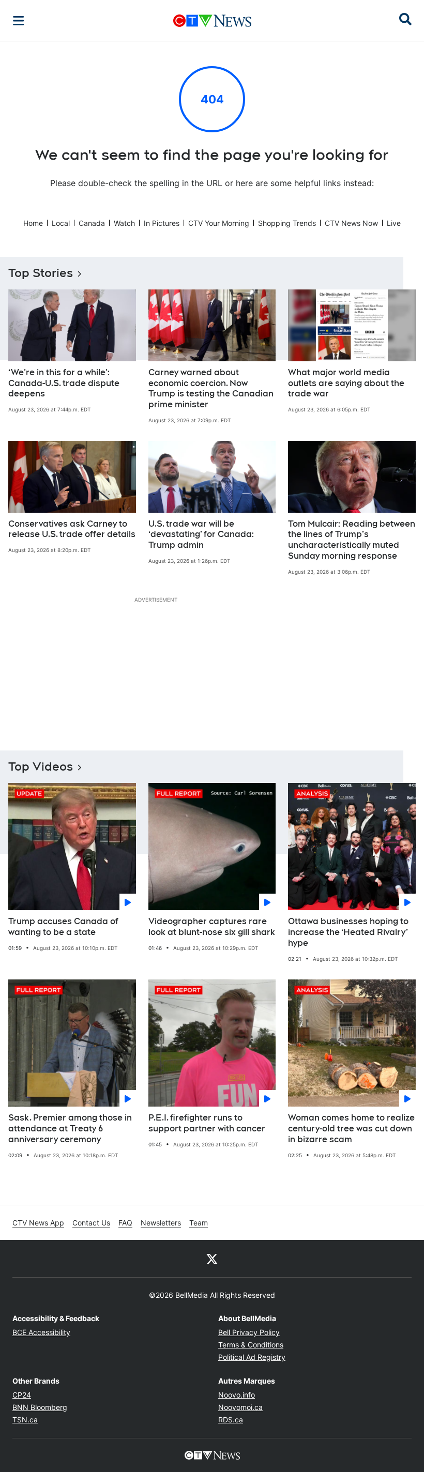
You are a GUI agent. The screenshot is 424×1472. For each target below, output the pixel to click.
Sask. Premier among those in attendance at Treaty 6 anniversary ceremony (70, 1128)
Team (198, 1222)
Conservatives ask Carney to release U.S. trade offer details (71, 529)
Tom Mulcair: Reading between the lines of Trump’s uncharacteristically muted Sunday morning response (351, 540)
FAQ (125, 1222)
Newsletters (161, 1222)
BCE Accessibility (41, 1332)
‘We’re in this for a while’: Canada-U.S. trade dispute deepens (63, 383)
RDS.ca (230, 1419)
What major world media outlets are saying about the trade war (346, 383)
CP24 (21, 1394)
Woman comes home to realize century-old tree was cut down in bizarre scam (351, 1128)
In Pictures (161, 223)
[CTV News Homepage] (212, 20)
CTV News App (38, 1222)
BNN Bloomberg (39, 1407)
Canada (92, 223)
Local (61, 223)
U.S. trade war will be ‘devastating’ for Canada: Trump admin (201, 534)
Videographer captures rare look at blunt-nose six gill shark (211, 926)
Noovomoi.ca (240, 1407)
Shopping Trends (287, 223)
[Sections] (18, 20)
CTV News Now (351, 223)
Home (33, 223)
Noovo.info (236, 1394)
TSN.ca (25, 1419)
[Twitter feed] (212, 1258)
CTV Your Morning (218, 223)
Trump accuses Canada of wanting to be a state (63, 926)
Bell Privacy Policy (249, 1332)
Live (394, 223)
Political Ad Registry (251, 1357)
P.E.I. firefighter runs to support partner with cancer (206, 1123)
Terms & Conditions (250, 1344)
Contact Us (91, 1222)
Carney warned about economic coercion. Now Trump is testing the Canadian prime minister (211, 388)
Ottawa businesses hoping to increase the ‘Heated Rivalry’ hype (348, 932)
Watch (124, 223)
